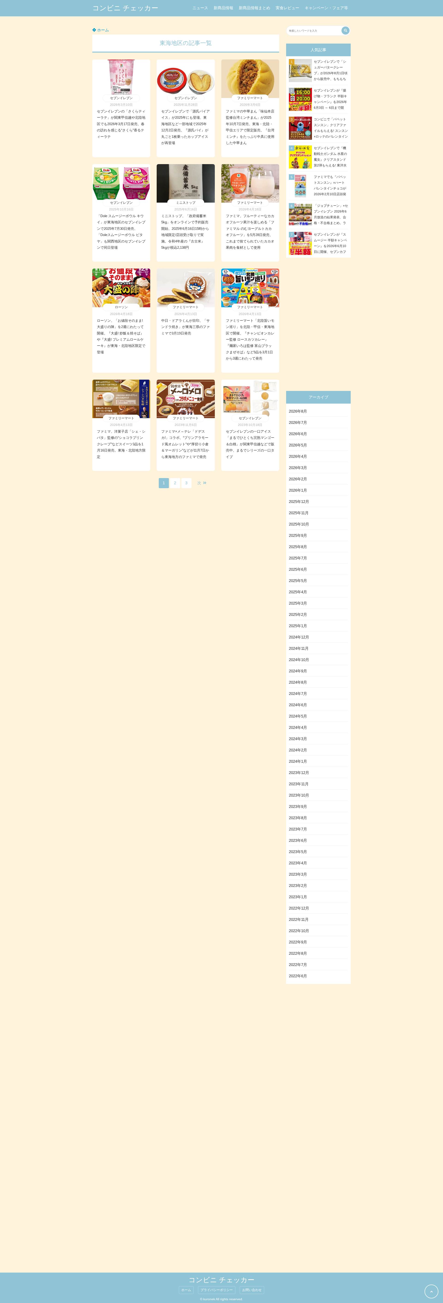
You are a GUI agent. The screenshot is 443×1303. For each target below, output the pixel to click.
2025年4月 (298, 592)
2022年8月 (298, 953)
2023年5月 (298, 852)
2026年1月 (298, 490)
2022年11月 (299, 919)
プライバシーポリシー (217, 1290)
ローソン (121, 307)
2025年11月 (299, 513)
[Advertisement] (319, 323)
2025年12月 (299, 501)
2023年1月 (298, 897)
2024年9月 (298, 671)
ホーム (102, 30)
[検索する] (345, 31)
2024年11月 (299, 648)
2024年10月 (299, 660)
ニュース (200, 8)
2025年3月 (298, 603)
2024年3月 (298, 739)
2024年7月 (298, 693)
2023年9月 (298, 806)
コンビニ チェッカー (125, 8)
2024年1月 (298, 761)
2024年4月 (298, 727)
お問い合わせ (252, 1290)
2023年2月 (298, 885)
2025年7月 (298, 558)
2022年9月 (298, 942)
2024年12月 (299, 637)
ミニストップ (185, 202)
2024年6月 (298, 705)
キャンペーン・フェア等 (326, 8)
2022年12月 (299, 908)
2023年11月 (299, 784)
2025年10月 (299, 524)
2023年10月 (299, 795)
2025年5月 (298, 581)
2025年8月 (298, 547)
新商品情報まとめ (254, 8)
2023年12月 (299, 773)
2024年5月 (298, 716)
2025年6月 (298, 569)
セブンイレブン (121, 98)
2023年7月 (298, 829)
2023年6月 (298, 840)
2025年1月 (298, 626)
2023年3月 (298, 874)
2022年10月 (299, 931)
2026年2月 (298, 479)
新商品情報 (223, 8)
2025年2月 (298, 614)
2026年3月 (298, 468)
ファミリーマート (250, 98)
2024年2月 (298, 750)
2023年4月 (298, 863)
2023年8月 (298, 818)
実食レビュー (287, 8)
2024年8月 (298, 682)
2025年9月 (298, 535)
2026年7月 (298, 422)
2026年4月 (298, 456)
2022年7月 (298, 965)
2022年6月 (298, 976)
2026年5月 (298, 445)
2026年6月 (298, 434)
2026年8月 (298, 411)
